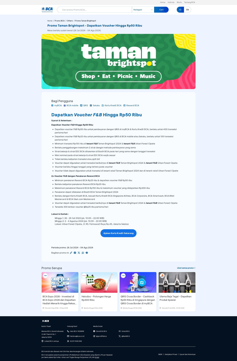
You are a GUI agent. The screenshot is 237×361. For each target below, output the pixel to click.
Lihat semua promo (185, 268)
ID (180, 9)
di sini (97, 357)
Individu (171, 2)
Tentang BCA (189, 2)
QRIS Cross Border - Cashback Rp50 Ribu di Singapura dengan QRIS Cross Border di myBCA (138, 300)
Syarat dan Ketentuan (188, 354)
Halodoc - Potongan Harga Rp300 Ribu (96, 298)
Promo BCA (60, 21)
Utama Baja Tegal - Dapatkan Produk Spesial (175, 298)
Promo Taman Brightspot (85, 21)
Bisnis (179, 2)
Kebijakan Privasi (171, 354)
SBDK (160, 354)
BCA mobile (72, 105)
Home (162, 2)
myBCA (58, 105)
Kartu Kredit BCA (113, 105)
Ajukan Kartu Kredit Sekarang (118, 233)
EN (187, 9)
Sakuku (96, 105)
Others (70, 21)
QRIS (85, 105)
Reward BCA (132, 105)
